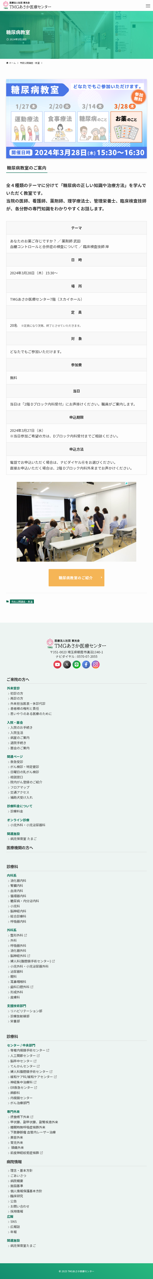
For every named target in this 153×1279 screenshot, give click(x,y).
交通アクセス (19, 792)
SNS (13, 1221)
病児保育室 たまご (23, 838)
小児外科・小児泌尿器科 (27, 824)
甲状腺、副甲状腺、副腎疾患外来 (34, 1121)
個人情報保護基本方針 (26, 1190)
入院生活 (16, 732)
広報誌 (15, 1226)
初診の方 (16, 693)
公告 (13, 1201)
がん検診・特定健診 (24, 766)
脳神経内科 (18, 911)
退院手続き (18, 742)
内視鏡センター (21, 1097)
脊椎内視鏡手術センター (27, 1050)
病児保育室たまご (23, 1245)
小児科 (15, 906)
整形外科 (16, 935)
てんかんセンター (23, 1066)
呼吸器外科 (18, 945)
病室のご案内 (19, 737)
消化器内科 (18, 880)
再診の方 (16, 698)
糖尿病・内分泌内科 (24, 900)
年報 (13, 1231)
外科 (13, 940)
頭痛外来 (17, 1147)
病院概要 (16, 1180)
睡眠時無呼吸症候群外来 (27, 1127)
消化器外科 (18, 950)
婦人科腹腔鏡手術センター (29, 1071)
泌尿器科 (16, 971)
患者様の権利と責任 (24, 708)
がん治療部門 (19, 1102)
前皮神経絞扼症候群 (24, 1152)
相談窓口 (16, 777)
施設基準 (16, 1185)
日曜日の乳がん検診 (24, 771)
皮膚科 (15, 997)
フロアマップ (19, 787)
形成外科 (16, 992)
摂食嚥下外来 (19, 1116)
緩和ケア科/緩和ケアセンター (31, 1076)
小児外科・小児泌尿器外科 (29, 966)
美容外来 (16, 1137)
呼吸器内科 (18, 921)
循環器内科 (18, 895)
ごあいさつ (18, 1175)
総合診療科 (18, 916)
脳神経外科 (18, 955)
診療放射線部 (19, 1016)
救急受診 (16, 761)
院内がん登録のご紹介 (26, 782)
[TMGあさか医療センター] (27, 6)
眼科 (13, 976)
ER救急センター (21, 1087)
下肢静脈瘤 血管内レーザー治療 (33, 1132)
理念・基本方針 (21, 1170)
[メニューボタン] (148, 6)
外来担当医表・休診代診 (27, 703)
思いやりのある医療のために (31, 713)
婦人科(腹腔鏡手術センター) (30, 961)
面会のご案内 (19, 747)
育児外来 (16, 1142)
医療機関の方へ (20, 847)
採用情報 (16, 1211)
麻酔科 (15, 1092)
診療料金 (16, 811)
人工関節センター (23, 1055)
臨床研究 (16, 1195)
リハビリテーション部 (26, 1010)
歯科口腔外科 (19, 986)
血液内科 (16, 890)
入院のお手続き (21, 727)
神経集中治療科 (21, 1082)
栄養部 (15, 1021)
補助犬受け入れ (21, 797)
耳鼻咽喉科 (18, 981)
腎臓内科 (16, 885)
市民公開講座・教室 (22, 601)
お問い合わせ (19, 1206)
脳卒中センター (21, 1060)
